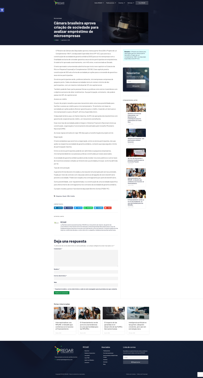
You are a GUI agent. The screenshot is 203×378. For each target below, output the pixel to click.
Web (55, 282)
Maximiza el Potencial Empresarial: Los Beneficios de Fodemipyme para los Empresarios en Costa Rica (134, 118)
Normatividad (58, 18)
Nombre (57, 269)
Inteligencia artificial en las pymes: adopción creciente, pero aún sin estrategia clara (137, 325)
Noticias (130, 3)
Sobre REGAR (98, 3)
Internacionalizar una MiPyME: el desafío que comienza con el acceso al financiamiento (136, 180)
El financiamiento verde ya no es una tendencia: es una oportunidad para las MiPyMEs (136, 202)
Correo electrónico (60, 276)
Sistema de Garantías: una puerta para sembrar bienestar (136, 140)
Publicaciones (110, 3)
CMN (68, 196)
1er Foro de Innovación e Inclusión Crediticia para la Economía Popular (136, 160)
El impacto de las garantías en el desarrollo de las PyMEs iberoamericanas (113, 325)
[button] (2, 10)
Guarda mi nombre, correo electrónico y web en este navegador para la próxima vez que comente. (86, 289)
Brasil (64, 196)
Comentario (58, 249)
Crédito (72, 196)
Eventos (121, 3)
